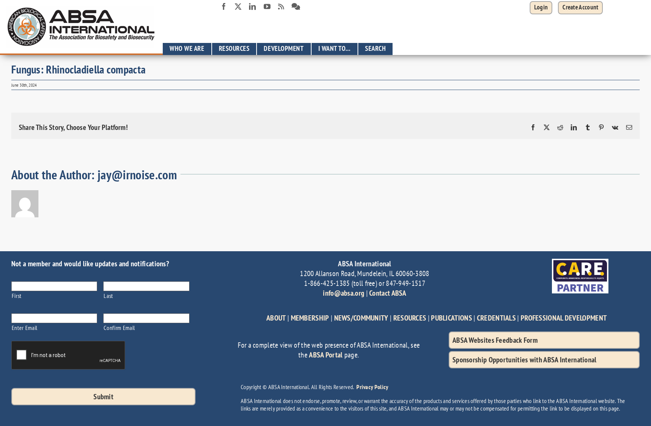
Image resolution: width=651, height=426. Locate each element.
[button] (580, 7)
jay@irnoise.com (137, 174)
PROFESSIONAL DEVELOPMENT (564, 318)
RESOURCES (409, 318)
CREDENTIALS (496, 318)
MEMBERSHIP (310, 318)
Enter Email (25, 327)
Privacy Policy (372, 387)
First (16, 295)
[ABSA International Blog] (281, 6)
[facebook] (223, 6)
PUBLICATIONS (451, 318)
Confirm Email (119, 327)
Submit (103, 397)
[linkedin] (252, 6)
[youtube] (267, 6)
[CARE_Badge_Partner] (580, 262)
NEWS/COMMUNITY (361, 318)
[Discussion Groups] (296, 6)
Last (108, 295)
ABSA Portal (325, 355)
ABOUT (276, 318)
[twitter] (238, 6)
